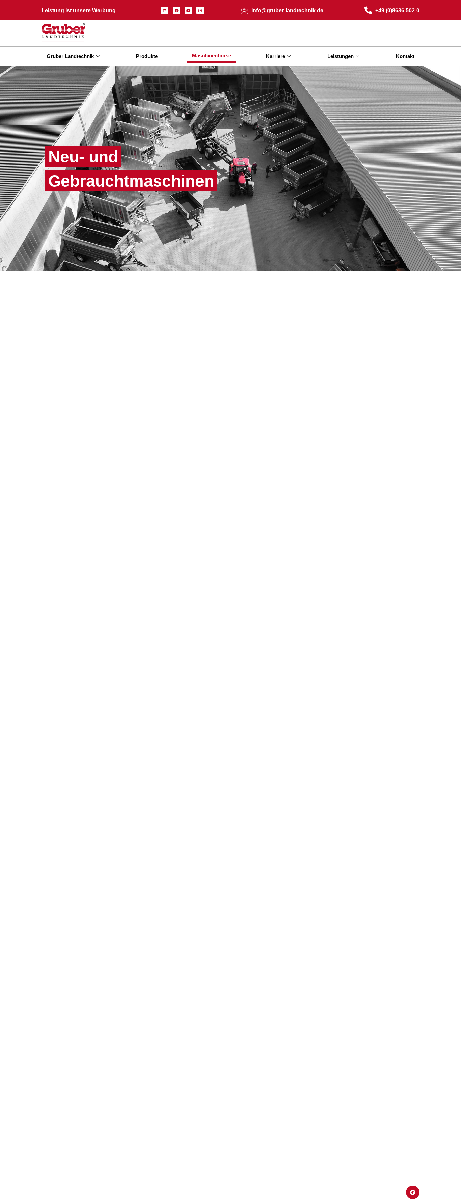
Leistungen (340, 56)
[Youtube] (188, 10)
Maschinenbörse (211, 55)
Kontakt (405, 56)
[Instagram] (200, 10)
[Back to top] (412, 1192)
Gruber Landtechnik (70, 56)
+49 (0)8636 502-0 (397, 10)
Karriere (275, 56)
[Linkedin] (164, 10)
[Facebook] (176, 10)
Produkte (147, 56)
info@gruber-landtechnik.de (287, 10)
